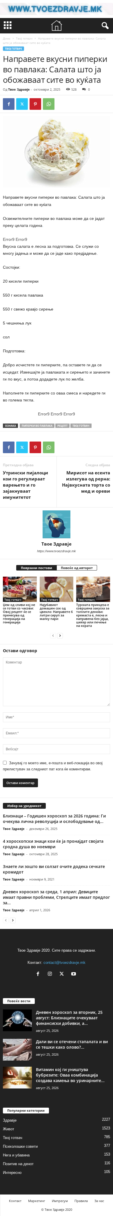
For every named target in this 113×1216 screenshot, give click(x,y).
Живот (8, 1129)
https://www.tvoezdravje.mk (56, 551)
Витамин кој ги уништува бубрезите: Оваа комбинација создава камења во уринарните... (70, 1075)
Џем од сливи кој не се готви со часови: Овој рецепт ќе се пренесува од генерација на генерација (19, 613)
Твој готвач (24, 38)
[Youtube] (74, 974)
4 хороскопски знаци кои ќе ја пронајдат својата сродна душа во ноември (53, 843)
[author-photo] (56, 524)
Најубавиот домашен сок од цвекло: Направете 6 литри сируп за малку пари (56, 611)
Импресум (60, 1201)
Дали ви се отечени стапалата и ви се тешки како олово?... (72, 1044)
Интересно (12, 1172)
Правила (81, 1201)
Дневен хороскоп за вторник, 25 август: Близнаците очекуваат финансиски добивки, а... (69, 1017)
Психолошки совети (20, 1146)
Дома (6, 38)
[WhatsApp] (48, 104)
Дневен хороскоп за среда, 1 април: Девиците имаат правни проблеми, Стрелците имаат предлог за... (56, 897)
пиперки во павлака (37, 426)
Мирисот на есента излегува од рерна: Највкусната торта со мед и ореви (86, 482)
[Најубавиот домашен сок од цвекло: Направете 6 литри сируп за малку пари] (57, 589)
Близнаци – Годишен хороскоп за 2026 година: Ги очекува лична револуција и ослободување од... (54, 818)
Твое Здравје (19, 89)
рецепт (62, 426)
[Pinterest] (35, 104)
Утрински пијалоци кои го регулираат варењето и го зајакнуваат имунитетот (25, 485)
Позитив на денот (18, 1164)
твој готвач (81, 426)
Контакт (15, 1201)
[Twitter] (22, 104)
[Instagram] (51, 974)
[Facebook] (8, 104)
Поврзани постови (36, 568)
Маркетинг (36, 1201)
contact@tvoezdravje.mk (64, 962)
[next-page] (60, 635)
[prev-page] (53, 635)
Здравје (10, 1120)
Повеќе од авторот (77, 568)
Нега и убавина (16, 1155)
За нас (99, 1201)
